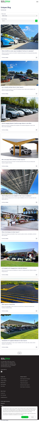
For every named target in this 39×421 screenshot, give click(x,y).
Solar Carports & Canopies (25, 378)
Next (19, 353)
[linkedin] (1, 371)
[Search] (36, 21)
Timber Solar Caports (24, 382)
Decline (32, 417)
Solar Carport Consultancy (25, 386)
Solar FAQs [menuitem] (3, 386)
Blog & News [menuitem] (3, 382)
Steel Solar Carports (24, 380)
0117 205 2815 (3, 395)
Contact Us (3, 393)
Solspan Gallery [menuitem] (3, 380)
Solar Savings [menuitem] (3, 384)
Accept (25, 417)
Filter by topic (4, 13)
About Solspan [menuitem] (3, 378)
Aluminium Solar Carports (25, 384)
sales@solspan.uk (4, 397)
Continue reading (5, 57)
